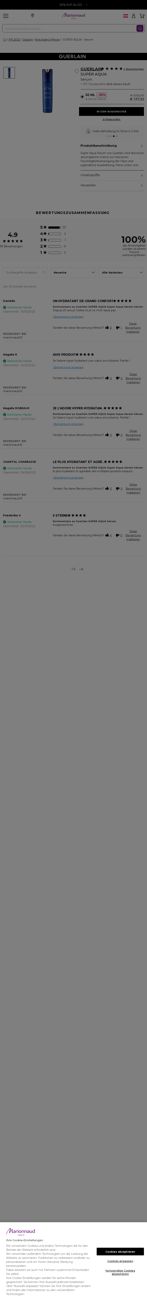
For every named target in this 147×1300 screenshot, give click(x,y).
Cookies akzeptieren (120, 1251)
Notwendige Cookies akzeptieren (120, 1272)
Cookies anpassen (120, 1261)
